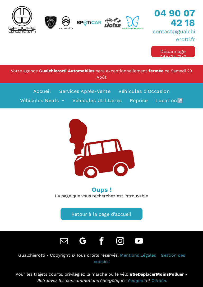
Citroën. (159, 280)
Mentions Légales (138, 255)
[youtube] (139, 241)
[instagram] (120, 241)
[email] (64, 241)
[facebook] (101, 241)
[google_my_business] (82, 241)
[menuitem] (42, 91)
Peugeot (136, 280)
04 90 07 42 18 (174, 18)
